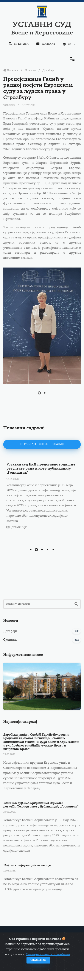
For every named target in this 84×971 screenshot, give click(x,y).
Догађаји (48, 70)
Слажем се (38, 960)
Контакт (48, 44)
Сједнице (10, 639)
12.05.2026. (9, 871)
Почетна (12, 70)
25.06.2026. (9, 754)
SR (69, 44)
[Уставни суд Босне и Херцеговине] (42, 326)
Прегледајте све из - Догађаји (42, 444)
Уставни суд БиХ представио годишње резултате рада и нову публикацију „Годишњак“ (40, 468)
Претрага (21, 44)
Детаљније (19, 527)
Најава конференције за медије (27, 865)
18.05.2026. (12, 479)
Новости (30, 70)
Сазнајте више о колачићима (48, 954)
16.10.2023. (9, 105)
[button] (39, 393)
